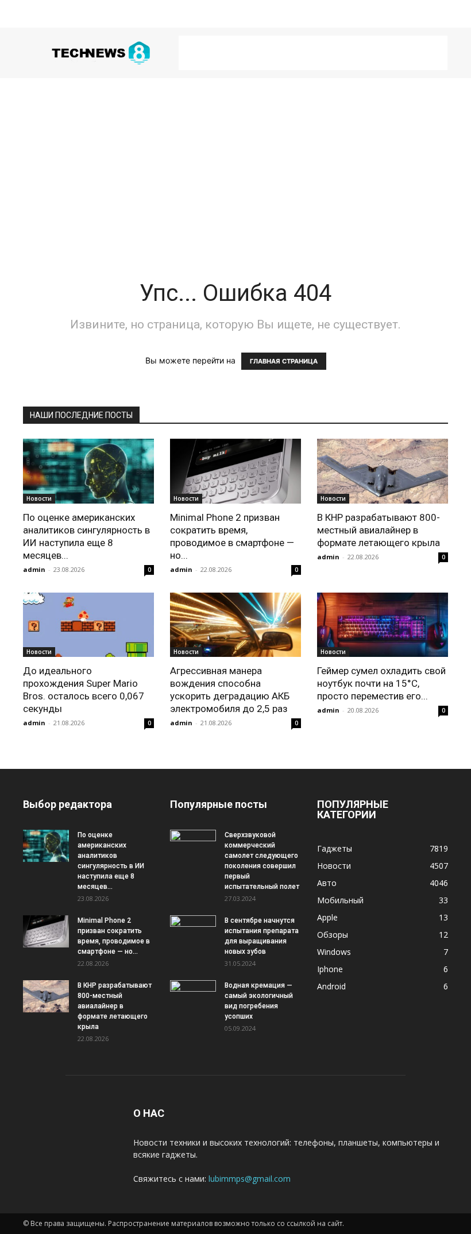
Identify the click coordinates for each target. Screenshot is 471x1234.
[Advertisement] (313, 53)
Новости (39, 498)
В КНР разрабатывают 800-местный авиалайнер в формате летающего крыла (378, 530)
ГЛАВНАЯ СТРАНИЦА (284, 361)
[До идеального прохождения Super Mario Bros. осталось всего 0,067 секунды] (88, 625)
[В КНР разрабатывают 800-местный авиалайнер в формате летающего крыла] (382, 471)
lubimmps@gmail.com (250, 1178)
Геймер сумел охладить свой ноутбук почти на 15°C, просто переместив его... (381, 683)
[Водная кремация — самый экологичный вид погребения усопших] (193, 996)
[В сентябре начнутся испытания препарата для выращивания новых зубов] (193, 931)
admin (34, 569)
